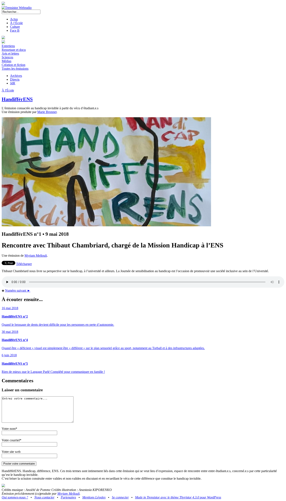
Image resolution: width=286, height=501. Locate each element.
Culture (15, 26)
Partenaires (68, 497)
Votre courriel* (11, 440)
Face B (14, 30)
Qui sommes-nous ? (15, 497)
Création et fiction (13, 65)
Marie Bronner (47, 112)
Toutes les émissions (15, 68)
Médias (6, 61)
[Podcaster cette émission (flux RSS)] (3, 486)
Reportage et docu (14, 50)
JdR (12, 83)
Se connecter (120, 497)
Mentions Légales (94, 497)
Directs (14, 79)
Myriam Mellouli (35, 255)
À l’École (16, 23)
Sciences (7, 57)
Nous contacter (44, 497)
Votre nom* (9, 428)
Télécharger (24, 264)
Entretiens (8, 46)
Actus (14, 19)
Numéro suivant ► (17, 290)
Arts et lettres (10, 53)
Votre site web (11, 451)
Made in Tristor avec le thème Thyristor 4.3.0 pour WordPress (178, 497)
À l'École (8, 90)
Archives (16, 75)
